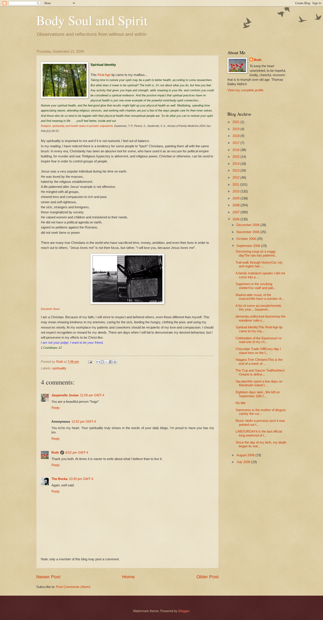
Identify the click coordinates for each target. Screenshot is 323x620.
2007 (236, 212)
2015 (236, 156)
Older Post (207, 576)
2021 (236, 122)
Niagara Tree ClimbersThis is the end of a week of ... (259, 361)
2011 (236, 184)
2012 (236, 177)
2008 (236, 205)
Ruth (55, 452)
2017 (236, 143)
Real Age (104, 75)
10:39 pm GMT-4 (81, 479)
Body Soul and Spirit (92, 20)
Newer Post (48, 576)
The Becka (59, 479)
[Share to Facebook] (111, 362)
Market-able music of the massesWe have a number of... (260, 297)
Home (128, 576)
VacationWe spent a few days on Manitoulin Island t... (259, 383)
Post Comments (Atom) (73, 587)
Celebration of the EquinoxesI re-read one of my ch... (259, 340)
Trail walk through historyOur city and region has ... (259, 264)
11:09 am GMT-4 (92, 395)
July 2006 (243, 462)
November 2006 (248, 232)
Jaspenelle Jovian (65, 395)
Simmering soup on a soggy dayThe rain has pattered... (256, 253)
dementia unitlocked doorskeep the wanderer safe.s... (260, 318)
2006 (236, 219)
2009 (236, 198)
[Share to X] (106, 362)
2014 (236, 163)
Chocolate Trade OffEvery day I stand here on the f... (258, 351)
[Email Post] (89, 361)
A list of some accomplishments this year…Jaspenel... (258, 307)
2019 (236, 129)
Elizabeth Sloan (50, 309)
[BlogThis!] (102, 362)
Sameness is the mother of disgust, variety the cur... (261, 412)
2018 (236, 136)
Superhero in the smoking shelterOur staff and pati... (256, 286)
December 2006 (248, 225)
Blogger (183, 611)
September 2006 (248, 246)
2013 (236, 170)
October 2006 (246, 239)
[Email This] (98, 362)
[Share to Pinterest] (115, 362)
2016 (236, 150)
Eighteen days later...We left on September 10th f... (258, 394)
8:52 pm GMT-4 (76, 452)
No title (240, 403)
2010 (236, 191)
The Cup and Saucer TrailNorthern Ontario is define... (260, 372)
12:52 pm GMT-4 (83, 421)
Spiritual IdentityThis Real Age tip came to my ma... (259, 329)
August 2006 (245, 455)
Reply (55, 408)
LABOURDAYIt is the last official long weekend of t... (259, 433)
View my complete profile (245, 90)
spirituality (59, 368)
